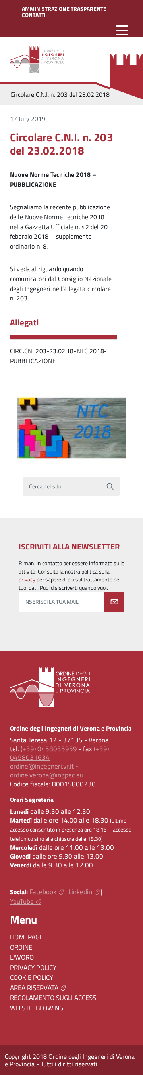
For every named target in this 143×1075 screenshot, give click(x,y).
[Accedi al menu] (122, 31)
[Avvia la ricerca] (110, 486)
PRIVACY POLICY (33, 967)
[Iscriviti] (114, 602)
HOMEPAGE (26, 937)
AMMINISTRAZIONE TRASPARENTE (64, 9)
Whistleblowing (36, 1008)
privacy (27, 579)
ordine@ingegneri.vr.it (42, 766)
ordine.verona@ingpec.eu (46, 775)
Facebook (42, 892)
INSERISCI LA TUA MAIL (51, 602)
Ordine (21, 947)
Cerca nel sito (45, 486)
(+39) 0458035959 (49, 749)
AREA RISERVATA (34, 988)
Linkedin (80, 892)
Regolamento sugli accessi (54, 998)
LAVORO (22, 957)
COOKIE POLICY (31, 977)
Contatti (34, 15)
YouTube (22, 901)
